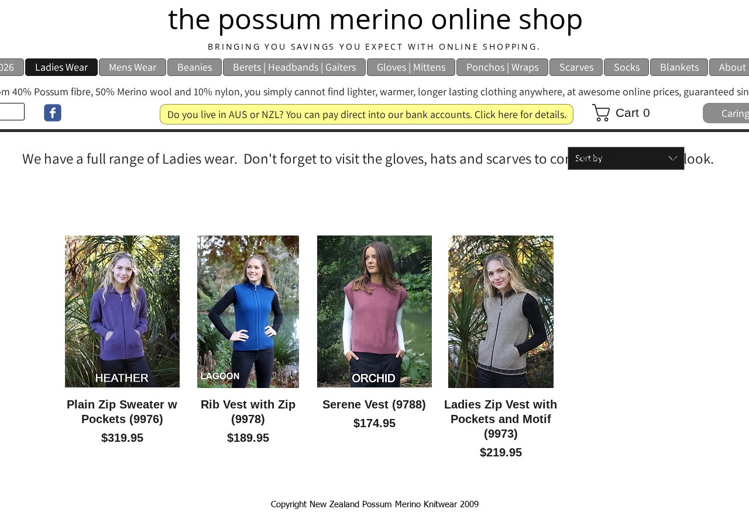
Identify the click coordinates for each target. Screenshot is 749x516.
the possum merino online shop (375, 18)
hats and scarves (480, 158)
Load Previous (374, 208)
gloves (404, 158)
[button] (626, 113)
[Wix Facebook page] (52, 113)
